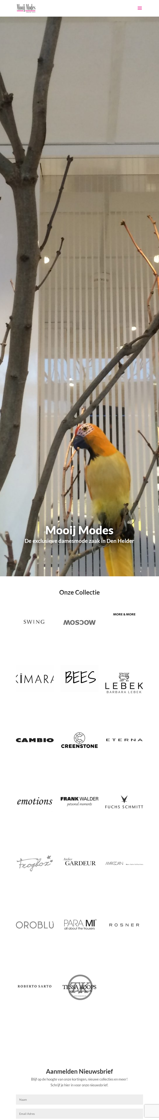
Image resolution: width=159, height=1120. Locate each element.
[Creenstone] (79, 740)
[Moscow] (79, 622)
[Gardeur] (79, 863)
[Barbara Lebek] (124, 683)
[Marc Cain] (124, 863)
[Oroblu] (35, 924)
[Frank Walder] (79, 801)
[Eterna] (124, 740)
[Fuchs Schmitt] (124, 801)
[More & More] (124, 614)
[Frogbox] (35, 863)
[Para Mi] (79, 924)
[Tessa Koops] (79, 987)
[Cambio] (35, 740)
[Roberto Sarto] (35, 986)
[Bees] (79, 678)
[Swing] (35, 622)
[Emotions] (35, 801)
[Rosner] (124, 924)
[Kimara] (35, 678)
